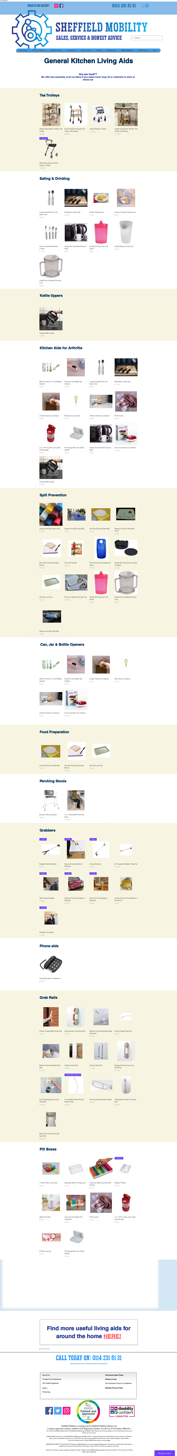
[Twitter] (58, 1411)
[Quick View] (50, 114)
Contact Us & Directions (51, 1379)
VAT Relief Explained (50, 1383)
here (109, 1440)
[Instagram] (56, 6)
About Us (46, 1375)
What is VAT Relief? (38, 6)
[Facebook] (61, 6)
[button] (145, 5)
